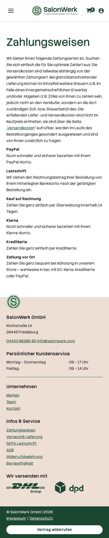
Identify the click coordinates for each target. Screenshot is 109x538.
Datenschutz (41, 518)
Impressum (16, 518)
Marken (13, 395)
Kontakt (13, 408)
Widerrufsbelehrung (24, 456)
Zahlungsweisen (20, 430)
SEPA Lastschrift (21, 443)
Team (11, 401)
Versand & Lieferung (24, 436)
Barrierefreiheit (19, 463)
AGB (10, 450)
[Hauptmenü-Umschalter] (11, 11)
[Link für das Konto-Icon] (101, 11)
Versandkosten (20, 127)
